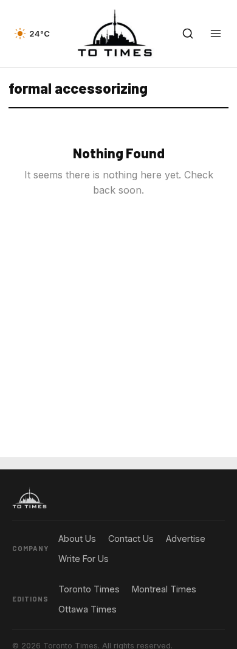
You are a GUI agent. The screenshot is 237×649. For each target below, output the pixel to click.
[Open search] (188, 33)
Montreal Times (164, 589)
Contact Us (131, 538)
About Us (77, 538)
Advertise (185, 538)
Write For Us (83, 558)
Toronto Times (89, 589)
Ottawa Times (87, 609)
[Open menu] (215, 33)
